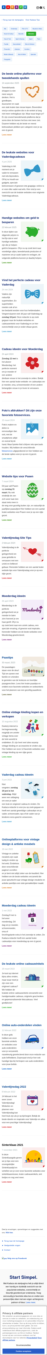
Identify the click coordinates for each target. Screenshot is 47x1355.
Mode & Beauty (8, 54)
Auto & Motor (22, 54)
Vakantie (20, 34)
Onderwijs (14, 29)
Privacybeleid (32, 1338)
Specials (33, 54)
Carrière (26, 49)
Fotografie (7, 59)
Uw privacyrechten (23, 1345)
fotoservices (7, 451)
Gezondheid (16, 44)
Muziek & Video (37, 29)
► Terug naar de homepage (13, 1241)
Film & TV (25, 29)
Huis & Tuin (7, 39)
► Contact (6, 1250)
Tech (38, 39)
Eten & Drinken (29, 44)
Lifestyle (17, 49)
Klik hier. (9, 1233)
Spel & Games (20, 39)
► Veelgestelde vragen (11, 1245)
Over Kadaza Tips (33, 20)
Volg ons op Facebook (17, 1258)
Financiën (7, 49)
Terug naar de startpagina (13, 20)
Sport (30, 39)
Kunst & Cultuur (9, 34)
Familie (6, 44)
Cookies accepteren (23, 1351)
